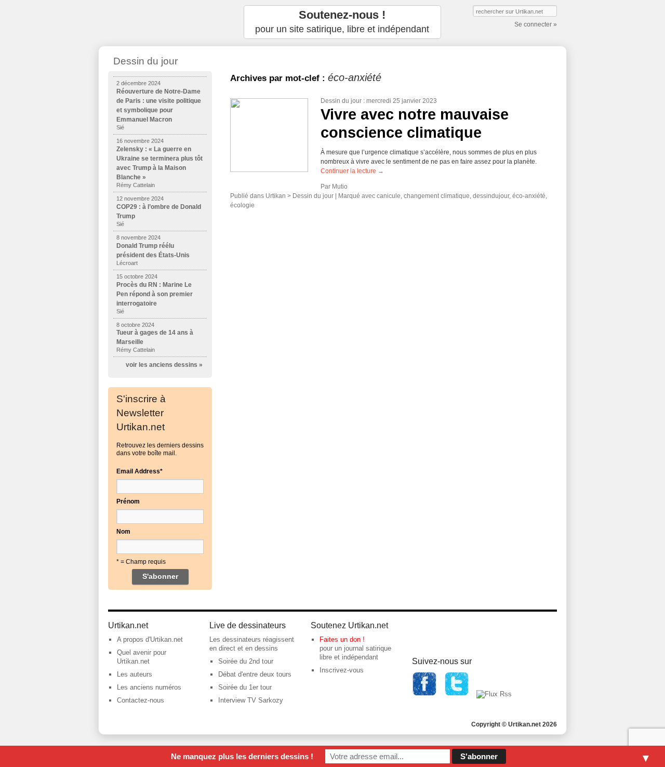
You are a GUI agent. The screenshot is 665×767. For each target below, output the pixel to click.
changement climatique (437, 196)
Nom (123, 531)
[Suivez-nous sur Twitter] (456, 694)
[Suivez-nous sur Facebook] (424, 694)
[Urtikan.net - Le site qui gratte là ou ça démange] (160, 22)
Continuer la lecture (352, 171)
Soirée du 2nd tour (245, 661)
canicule (389, 196)
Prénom (128, 501)
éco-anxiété (529, 196)
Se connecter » (535, 24)
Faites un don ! (342, 639)
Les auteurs (134, 674)
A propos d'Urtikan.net (150, 639)
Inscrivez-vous (342, 670)
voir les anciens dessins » (164, 364)
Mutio (340, 186)
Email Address (139, 471)
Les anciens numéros (149, 687)
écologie (242, 205)
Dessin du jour (341, 100)
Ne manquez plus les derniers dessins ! (242, 756)
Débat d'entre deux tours (254, 674)
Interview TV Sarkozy (250, 700)
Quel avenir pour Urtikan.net (141, 657)
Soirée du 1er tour (245, 687)
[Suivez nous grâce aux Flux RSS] (494, 694)
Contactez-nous (140, 700)
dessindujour (491, 196)
